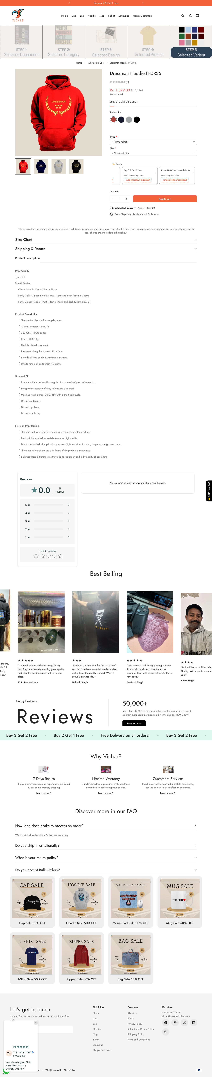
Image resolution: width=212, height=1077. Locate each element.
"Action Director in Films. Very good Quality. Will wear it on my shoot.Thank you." (120, 671)
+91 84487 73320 (171, 1012)
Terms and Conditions (139, 1039)
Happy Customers (142, 16)
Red (113, 120)
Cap (74, 16)
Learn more (42, 793)
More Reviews (134, 723)
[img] (117, 82)
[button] (197, 16)
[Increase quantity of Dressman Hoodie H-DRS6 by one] (126, 198)
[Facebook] (165, 1022)
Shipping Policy (136, 1034)
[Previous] (69, 3)
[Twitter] (184, 1022)
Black (137, 120)
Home (64, 16)
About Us (132, 1013)
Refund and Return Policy (141, 1029)
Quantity (114, 191)
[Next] (142, 3)
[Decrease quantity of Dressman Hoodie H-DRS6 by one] (113, 198)
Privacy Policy (135, 1024)
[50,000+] (106, 714)
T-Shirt (111, 16)
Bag (82, 16)
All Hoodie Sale (96, 62)
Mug (101, 16)
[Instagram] (175, 1022)
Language (123, 16)
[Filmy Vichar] (21, 15)
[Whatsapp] (165, 1032)
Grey (129, 120)
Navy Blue (121, 120)
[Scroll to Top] (206, 1060)
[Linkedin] (193, 1022)
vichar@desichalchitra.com (176, 1016)
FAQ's (131, 1018)
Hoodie (92, 16)
